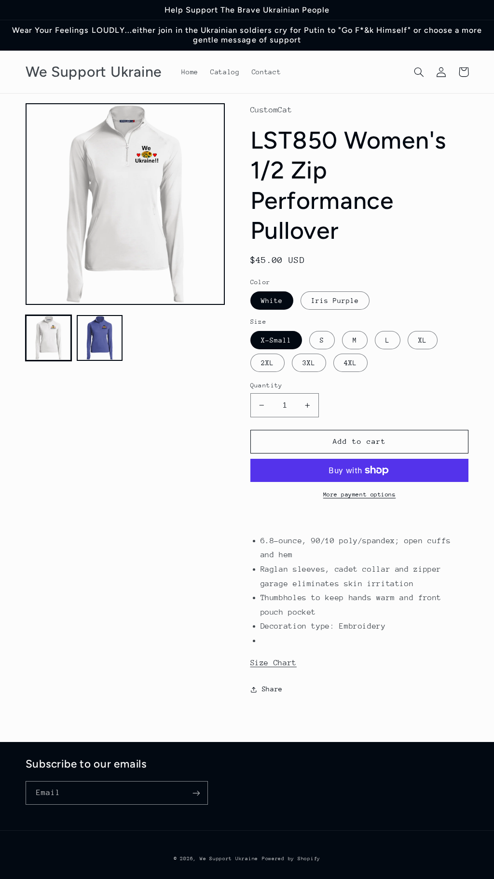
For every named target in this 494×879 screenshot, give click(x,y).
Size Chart (273, 663)
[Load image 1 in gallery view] (49, 338)
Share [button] (272, 689)
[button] (419, 72)
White (272, 300)
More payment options (359, 494)
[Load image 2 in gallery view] (100, 338)
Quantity (266, 385)
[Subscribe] (196, 793)
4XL (350, 363)
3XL (309, 363)
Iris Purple (335, 300)
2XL (267, 363)
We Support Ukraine (229, 859)
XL (422, 340)
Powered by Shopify (291, 859)
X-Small (276, 340)
